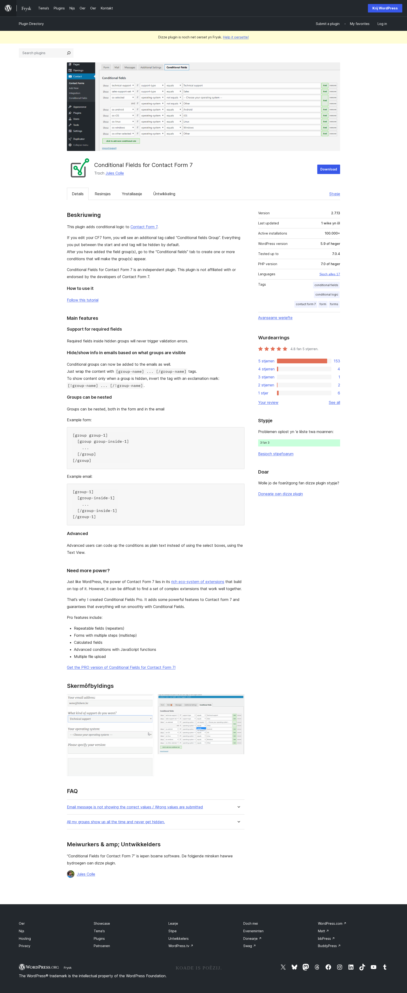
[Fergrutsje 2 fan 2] (238, 700)
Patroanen (102, 946)
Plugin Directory (31, 24)
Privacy (24, 946)
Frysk (68, 967)
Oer (22, 923)
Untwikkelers (178, 938)
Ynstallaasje (132, 193)
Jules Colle (115, 173)
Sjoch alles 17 (329, 274)
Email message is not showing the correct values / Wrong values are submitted (135, 807)
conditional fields (326, 285)
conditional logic (326, 294)
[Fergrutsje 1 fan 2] (147, 700)
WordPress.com (332, 923)
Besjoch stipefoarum (275, 453)
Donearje (252, 938)
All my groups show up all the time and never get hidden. (116, 822)
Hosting (25, 938)
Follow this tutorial (82, 300)
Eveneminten (253, 931)
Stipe (172, 931)
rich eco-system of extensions (197, 581)
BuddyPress (329, 946)
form (323, 304)
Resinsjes (103, 193)
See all (334, 402)
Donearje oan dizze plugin (280, 493)
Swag (249, 946)
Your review (268, 402)
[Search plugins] (68, 53)
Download (328, 169)
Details (78, 193)
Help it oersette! (236, 37)
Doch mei (250, 923)
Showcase (102, 923)
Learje (173, 923)
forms (334, 304)
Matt (323, 931)
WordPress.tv (180, 946)
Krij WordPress (385, 8)
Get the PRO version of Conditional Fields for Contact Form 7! (121, 667)
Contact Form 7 (143, 226)
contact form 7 (306, 304)
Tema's (99, 931)
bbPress (326, 938)
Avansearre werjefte (275, 317)
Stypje (334, 193)
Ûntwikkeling (164, 193)
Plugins (99, 938)
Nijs (21, 931)
